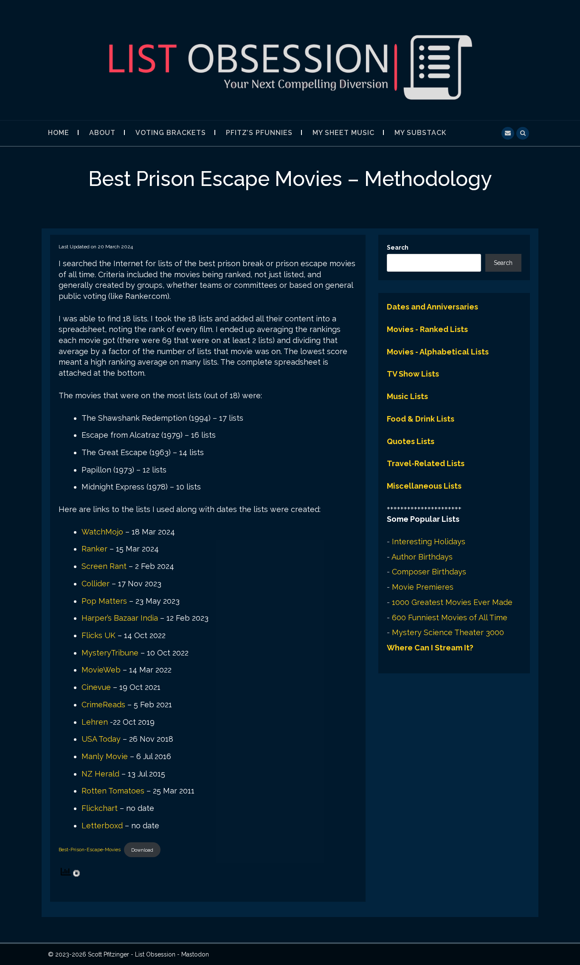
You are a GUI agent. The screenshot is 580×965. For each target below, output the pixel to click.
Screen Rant (104, 566)
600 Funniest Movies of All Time (449, 617)
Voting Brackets (170, 133)
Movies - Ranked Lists (427, 329)
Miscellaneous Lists (424, 485)
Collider (96, 583)
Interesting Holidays (428, 541)
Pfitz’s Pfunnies (259, 133)
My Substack (420, 133)
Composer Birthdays (429, 571)
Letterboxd (102, 825)
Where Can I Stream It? (430, 647)
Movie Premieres (422, 586)
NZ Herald (100, 773)
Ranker (94, 548)
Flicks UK (98, 635)
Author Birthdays (422, 556)
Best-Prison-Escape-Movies (90, 850)
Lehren (95, 721)
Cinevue (96, 687)
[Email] (507, 132)
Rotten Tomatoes (113, 790)
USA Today (101, 738)
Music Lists (407, 396)
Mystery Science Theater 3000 (448, 632)
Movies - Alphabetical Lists (438, 351)
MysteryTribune (110, 652)
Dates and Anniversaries (432, 306)
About (102, 133)
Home (58, 133)
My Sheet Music (343, 133)
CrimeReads (103, 704)
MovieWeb (101, 669)
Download (142, 850)
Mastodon (195, 954)
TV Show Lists (413, 373)
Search (397, 247)
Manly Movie (105, 756)
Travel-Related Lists (426, 463)
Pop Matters (104, 600)
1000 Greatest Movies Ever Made (452, 602)
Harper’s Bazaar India (120, 617)
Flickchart (100, 808)
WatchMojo (102, 531)
